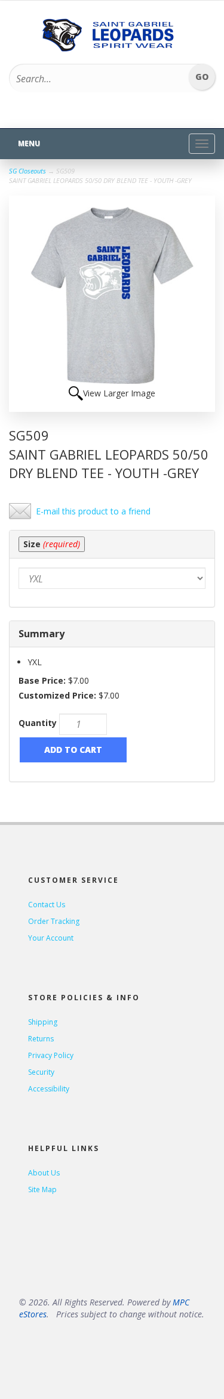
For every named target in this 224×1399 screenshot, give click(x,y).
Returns (41, 1039)
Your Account (50, 938)
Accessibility (48, 1089)
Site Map (42, 1189)
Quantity (38, 722)
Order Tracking (53, 921)
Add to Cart (73, 749)
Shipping (42, 1022)
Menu (29, 143)
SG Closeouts (27, 170)
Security (41, 1072)
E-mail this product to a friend (93, 511)
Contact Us (46, 904)
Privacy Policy (50, 1055)
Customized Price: (57, 695)
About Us (44, 1173)
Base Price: (42, 680)
